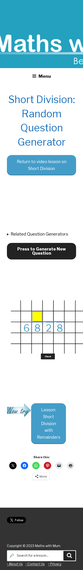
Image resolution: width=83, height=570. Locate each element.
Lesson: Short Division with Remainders (48, 423)
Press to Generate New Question (41, 251)
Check (48, 356)
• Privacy (54, 564)
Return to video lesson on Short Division (41, 165)
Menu (45, 76)
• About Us (15, 564)
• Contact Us (35, 564)
